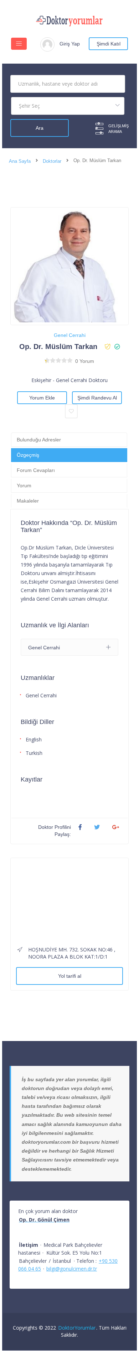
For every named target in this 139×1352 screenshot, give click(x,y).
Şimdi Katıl (108, 44)
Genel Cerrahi (70, 335)
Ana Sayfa (20, 161)
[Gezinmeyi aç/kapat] (19, 44)
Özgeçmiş (28, 455)
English (34, 739)
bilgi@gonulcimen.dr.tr (71, 1268)
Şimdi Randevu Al (97, 398)
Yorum (24, 485)
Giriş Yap (70, 44)
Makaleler (28, 501)
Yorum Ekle (42, 398)
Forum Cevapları (36, 470)
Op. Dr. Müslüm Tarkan (58, 346)
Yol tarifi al (69, 976)
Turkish (34, 753)
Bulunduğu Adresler (39, 439)
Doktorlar (52, 161)
